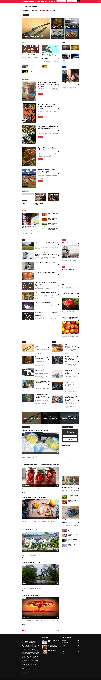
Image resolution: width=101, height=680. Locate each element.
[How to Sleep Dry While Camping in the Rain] (25, 71)
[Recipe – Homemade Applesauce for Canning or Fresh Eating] (70, 327)
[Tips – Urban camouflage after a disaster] (57, 23)
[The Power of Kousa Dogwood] (64, 497)
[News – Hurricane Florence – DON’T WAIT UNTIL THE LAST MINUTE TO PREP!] (50, 49)
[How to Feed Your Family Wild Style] (64, 530)
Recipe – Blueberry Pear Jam (42, 302)
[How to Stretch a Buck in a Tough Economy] (44, 219)
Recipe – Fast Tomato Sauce (53, 213)
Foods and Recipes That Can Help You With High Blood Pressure (40, 203)
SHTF (71, 49)
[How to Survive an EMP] (40, 608)
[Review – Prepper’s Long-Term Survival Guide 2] (64, 502)
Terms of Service (62, 678)
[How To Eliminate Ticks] (53, 197)
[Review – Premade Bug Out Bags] (64, 540)
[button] (77, 10)
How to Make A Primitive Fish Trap (34, 497)
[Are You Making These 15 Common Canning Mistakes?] (40, 477)
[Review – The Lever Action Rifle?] (36, 30)
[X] (29, 673)
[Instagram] (26, 673)
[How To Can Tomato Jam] (70, 278)
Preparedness (26, 10)
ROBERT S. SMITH (41, 151)
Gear (43, 10)
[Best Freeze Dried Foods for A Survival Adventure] (44, 230)
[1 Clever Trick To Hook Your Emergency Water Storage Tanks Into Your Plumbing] (28, 256)
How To (63, 49)
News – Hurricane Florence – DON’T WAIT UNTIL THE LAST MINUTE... (49, 56)
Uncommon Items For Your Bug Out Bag (35, 430)
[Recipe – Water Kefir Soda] (30, 49)
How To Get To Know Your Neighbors (34, 530)
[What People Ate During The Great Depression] (57, 34)
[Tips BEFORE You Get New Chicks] (28, 197)
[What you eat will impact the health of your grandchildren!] (70, 304)
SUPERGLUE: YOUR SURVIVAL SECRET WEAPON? (69, 384)
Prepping (24, 98)
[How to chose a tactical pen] (50, 418)
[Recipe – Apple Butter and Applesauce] (28, 276)
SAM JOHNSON (40, 108)
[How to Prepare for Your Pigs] (70, 75)
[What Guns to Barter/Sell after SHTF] (66, 56)
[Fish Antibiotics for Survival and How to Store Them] (28, 286)
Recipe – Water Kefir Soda (28, 54)
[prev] (75, 15)
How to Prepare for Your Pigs (69, 82)
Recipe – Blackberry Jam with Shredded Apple (29, 227)
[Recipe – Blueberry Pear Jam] (28, 306)
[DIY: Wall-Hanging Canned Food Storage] (28, 296)
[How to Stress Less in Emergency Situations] (57, 374)
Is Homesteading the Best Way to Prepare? (46, 242)
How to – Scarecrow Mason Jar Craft (45, 262)
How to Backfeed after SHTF (32, 562)
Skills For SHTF (65, 242)
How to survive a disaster (74, 59)
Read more (41, 93)
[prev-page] (23, 75)
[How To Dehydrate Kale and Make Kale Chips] (44, 225)
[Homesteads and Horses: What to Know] (44, 66)
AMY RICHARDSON (45, 58)
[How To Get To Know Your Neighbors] (40, 542)
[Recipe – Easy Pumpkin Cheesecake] (72, 23)
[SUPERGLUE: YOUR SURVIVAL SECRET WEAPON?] (57, 386)
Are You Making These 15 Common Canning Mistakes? (40, 465)
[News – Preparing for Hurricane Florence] (25, 66)
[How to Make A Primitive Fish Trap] (40, 509)
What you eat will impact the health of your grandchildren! (70, 294)
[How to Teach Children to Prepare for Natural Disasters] (70, 480)
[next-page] (24, 75)
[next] (77, 15)
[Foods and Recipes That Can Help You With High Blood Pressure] (40, 197)
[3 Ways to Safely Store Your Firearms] (28, 372)
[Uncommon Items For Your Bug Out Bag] (40, 443)
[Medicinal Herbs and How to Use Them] (64, 545)
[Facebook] (23, 673)
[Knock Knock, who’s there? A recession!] (64, 535)
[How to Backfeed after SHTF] (40, 574)
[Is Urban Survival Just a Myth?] (69, 418)
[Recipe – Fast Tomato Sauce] (44, 214)
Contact (52, 10)
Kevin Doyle (66, 361)
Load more (40, 322)
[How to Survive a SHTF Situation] (66, 47)
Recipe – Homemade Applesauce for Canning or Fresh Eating (70, 318)
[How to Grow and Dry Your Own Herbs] (70, 512)
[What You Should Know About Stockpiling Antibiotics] (57, 399)
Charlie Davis (25, 37)
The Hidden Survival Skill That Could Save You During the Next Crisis (71, 358)
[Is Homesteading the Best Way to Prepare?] (28, 246)
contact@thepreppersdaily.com (29, 669)
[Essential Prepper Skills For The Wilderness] (28, 398)
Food (52, 35)
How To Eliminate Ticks (52, 202)
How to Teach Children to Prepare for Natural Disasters (39, 14)
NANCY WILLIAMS (25, 55)
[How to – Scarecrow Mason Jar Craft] (28, 266)
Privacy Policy (68, 678)
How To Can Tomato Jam (68, 269)
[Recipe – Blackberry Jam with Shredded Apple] (30, 219)
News (47, 10)
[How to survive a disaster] (75, 56)
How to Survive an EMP (30, 595)
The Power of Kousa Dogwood (73, 495)
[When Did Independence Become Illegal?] (72, 34)
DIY (40, 10)
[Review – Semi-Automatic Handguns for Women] (28, 384)
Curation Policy (73, 678)
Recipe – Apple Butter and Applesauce (45, 272)
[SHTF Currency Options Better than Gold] (75, 47)
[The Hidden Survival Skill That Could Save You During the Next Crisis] (57, 360)
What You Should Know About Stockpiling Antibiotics (71, 398)
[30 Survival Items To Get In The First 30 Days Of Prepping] (28, 316)
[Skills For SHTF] (70, 251)
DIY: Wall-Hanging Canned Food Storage (45, 292)
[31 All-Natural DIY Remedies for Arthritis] (57, 348)
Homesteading (34, 10)
